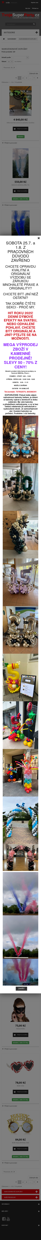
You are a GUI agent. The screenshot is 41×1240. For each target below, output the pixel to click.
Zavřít (21, 989)
